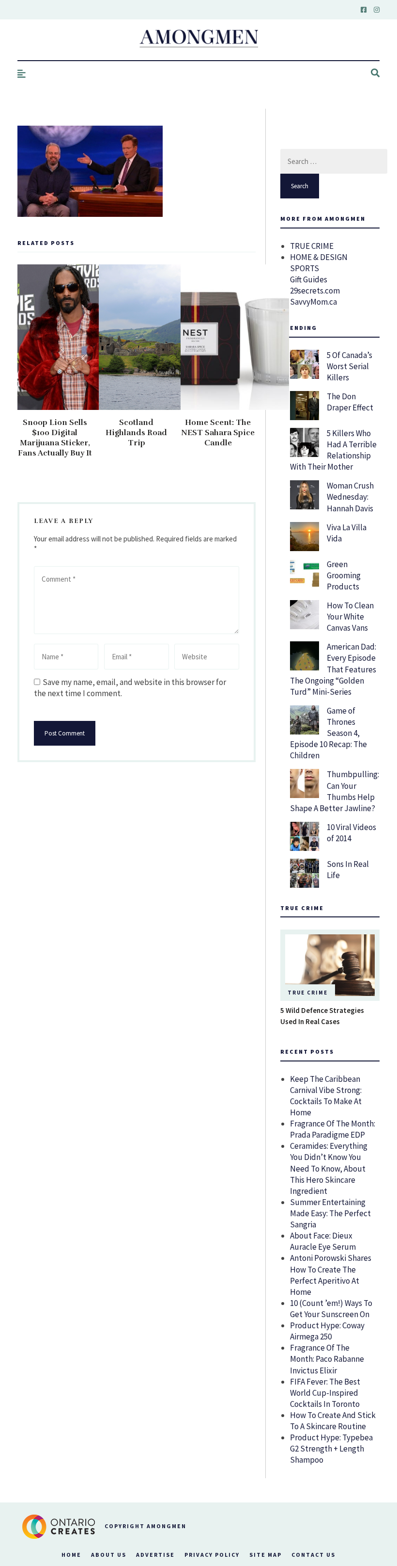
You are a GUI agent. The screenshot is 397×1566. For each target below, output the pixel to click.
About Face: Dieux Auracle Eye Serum (323, 1241)
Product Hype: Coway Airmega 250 (327, 1331)
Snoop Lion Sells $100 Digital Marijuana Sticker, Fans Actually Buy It (55, 438)
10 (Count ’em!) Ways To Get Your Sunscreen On (331, 1309)
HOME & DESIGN (319, 257)
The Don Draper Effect (350, 402)
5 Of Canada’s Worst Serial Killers (349, 366)
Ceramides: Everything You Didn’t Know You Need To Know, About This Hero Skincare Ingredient (328, 1168)
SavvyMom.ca (313, 301)
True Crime (308, 992)
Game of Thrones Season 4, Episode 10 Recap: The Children (328, 733)
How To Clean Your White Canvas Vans (350, 616)
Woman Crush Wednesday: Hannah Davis (350, 496)
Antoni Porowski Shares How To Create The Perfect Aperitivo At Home (330, 1275)
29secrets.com (315, 290)
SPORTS (304, 268)
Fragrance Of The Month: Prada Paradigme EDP (332, 1129)
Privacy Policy (212, 1554)
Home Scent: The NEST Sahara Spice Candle (218, 433)
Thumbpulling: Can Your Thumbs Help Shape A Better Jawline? (334, 791)
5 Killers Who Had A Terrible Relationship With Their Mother (333, 450)
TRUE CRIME (312, 246)
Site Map (265, 1554)
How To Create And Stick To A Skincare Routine (333, 1421)
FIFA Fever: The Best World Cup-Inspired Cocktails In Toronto (325, 1392)
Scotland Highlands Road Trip (136, 433)
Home (71, 1554)
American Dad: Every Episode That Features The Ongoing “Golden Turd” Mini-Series (333, 669)
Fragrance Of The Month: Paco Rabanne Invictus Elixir (327, 1358)
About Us (108, 1554)
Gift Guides (308, 279)
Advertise (155, 1554)
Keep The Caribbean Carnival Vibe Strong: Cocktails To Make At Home (326, 1096)
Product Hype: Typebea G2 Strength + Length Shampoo (331, 1448)
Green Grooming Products (344, 575)
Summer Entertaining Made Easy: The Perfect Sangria (330, 1213)
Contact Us (313, 1554)
